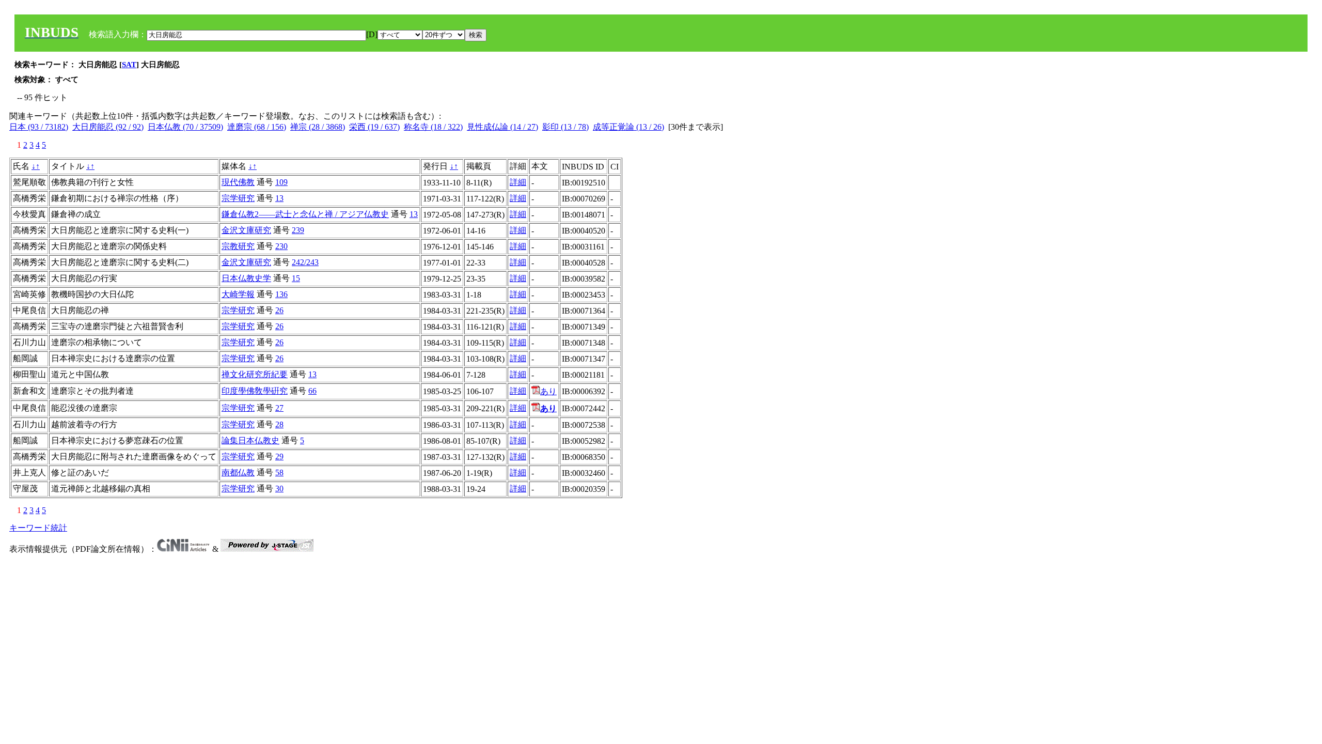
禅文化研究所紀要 (255, 374)
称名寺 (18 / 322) (433, 126)
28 (279, 424)
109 (281, 182)
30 (279, 488)
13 (279, 198)
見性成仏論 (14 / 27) (502, 126)
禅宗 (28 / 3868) (317, 126)
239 (298, 230)
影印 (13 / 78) (565, 126)
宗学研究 (238, 198)
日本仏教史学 (246, 278)
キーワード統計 (38, 527)
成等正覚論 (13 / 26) (628, 126)
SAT (129, 64)
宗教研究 (238, 246)
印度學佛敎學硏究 (255, 390)
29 (279, 456)
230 (281, 246)
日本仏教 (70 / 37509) (185, 126)
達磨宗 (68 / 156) (256, 126)
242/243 (305, 262)
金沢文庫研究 (246, 230)
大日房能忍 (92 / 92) (108, 126)
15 (296, 278)
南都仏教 (238, 472)
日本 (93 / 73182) (38, 126)
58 (279, 472)
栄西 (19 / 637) (374, 126)
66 (312, 390)
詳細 (518, 182)
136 (281, 294)
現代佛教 (238, 182)
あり (548, 391)
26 (279, 310)
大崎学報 (238, 294)
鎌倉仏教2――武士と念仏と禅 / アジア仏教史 (305, 214)
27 (279, 408)
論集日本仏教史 (250, 440)
